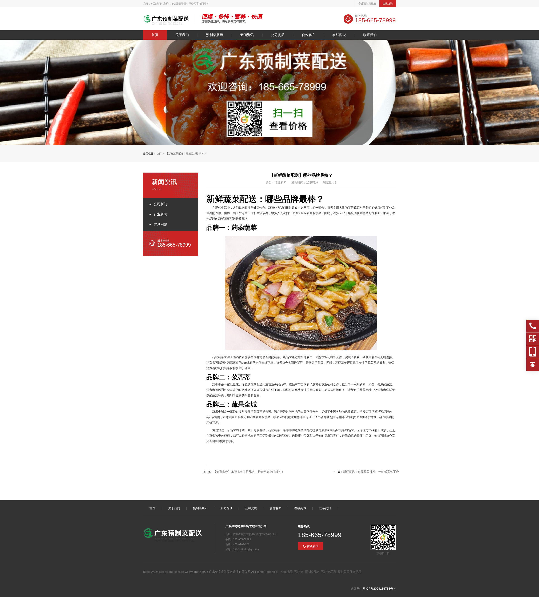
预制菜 (298, 571)
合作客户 (308, 35)
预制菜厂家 (328, 571)
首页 (155, 35)
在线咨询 (388, 3)
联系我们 (370, 35)
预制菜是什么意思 (349, 571)
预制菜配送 (312, 571)
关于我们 (182, 35)
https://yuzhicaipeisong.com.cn (163, 571)
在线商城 (339, 35)
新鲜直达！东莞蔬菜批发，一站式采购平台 (371, 471)
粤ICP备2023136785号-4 (379, 588)
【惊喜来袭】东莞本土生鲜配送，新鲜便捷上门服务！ (248, 471)
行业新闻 (160, 214)
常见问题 (160, 224)
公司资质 (277, 35)
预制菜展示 (214, 35)
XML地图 (287, 571)
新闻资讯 (247, 35)
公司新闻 (160, 204)
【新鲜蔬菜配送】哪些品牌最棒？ (185, 153)
